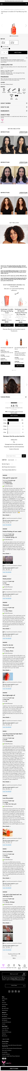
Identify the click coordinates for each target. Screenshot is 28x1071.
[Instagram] (9, 991)
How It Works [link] (6, 103)
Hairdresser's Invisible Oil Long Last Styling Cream (7, 311)
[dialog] (14, 977)
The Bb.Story (5, 1014)
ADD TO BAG (5, 363)
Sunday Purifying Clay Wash (15, 266)
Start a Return (5, 1030)
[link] (3, 966)
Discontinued (5, 1010)
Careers (3, 1024)
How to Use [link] (5, 107)
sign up (23, 975)
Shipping (4, 1034)
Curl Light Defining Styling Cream (11, 270)
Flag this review (7, 525)
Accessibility (4, 1052)
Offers (3, 1000)
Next (14, 958)
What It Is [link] (4, 58)
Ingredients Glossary (6, 1018)
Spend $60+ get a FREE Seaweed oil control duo (14, 1)
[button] (12, 370)
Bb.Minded (4, 1016)
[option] (7, 309)
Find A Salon (4, 1004)
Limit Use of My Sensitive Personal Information (12, 1048)
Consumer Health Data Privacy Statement (11, 1056)
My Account (4, 1036)
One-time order (5, 46)
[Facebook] (12, 991)
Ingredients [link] (5, 111)
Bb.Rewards (4, 998)
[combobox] (15, 985)
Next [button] (26, 25)
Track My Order (5, 1028)
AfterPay (4, 1006)
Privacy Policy (14, 978)
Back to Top (14, 955)
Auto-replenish (5, 48)
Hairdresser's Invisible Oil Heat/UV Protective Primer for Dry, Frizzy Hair (21, 311)
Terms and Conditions (6, 1050)
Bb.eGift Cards (5, 1008)
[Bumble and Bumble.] (9, 4)
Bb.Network (4, 1020)
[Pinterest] (16, 991)
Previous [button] (2, 25)
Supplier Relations (6, 1054)
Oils (2, 9)
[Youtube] (19, 991)
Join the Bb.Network (6, 1022)
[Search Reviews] (24, 455)
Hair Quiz (4, 1002)
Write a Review (14, 415)
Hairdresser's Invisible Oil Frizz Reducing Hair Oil (14, 278)
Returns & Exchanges (6, 1032)
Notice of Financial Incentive (18, 979)
